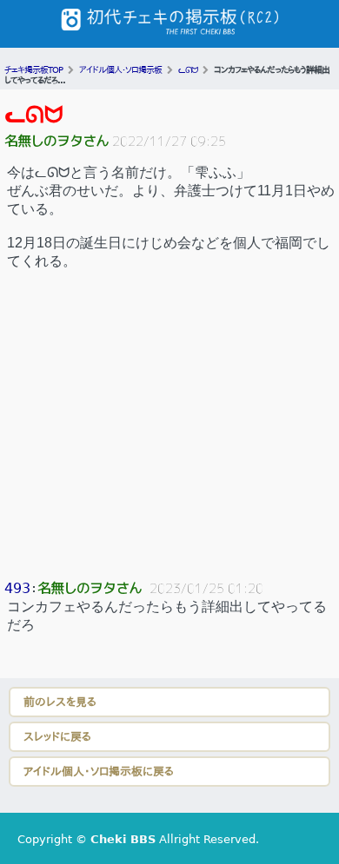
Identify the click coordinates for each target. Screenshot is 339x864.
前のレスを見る (59, 702)
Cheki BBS (123, 839)
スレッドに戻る (57, 736)
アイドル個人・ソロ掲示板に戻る (98, 771)
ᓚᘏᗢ (33, 115)
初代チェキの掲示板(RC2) (169, 24)
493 (17, 588)
